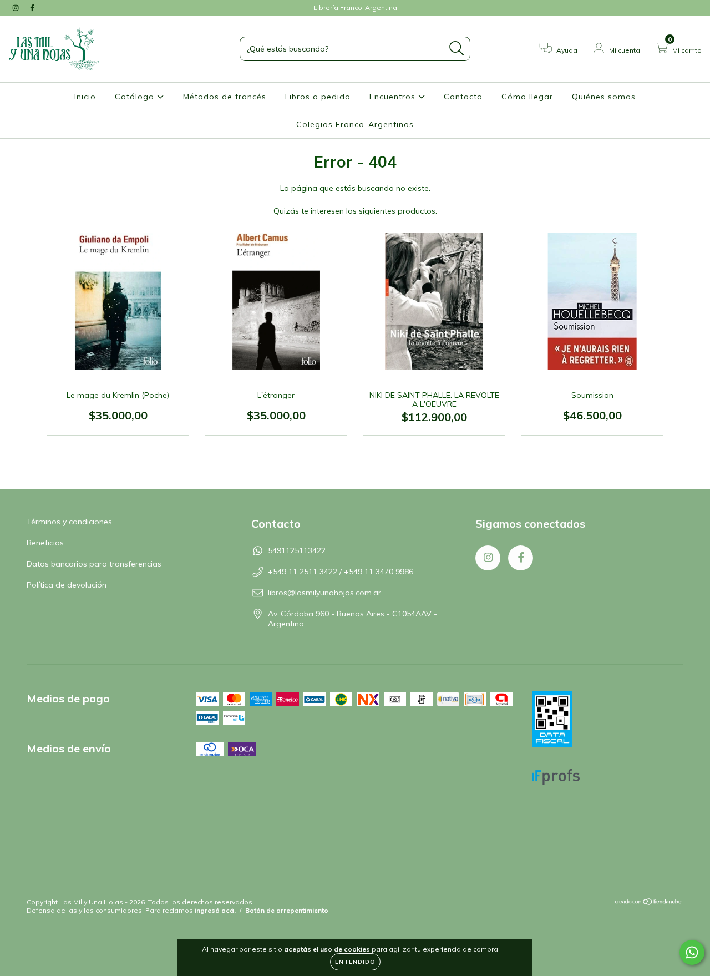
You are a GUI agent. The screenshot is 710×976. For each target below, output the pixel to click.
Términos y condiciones (69, 522)
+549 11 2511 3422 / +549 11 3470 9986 (340, 572)
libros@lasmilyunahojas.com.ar (324, 593)
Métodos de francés (224, 97)
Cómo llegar (527, 97)
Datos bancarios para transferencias (94, 564)
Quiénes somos (604, 97)
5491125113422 (297, 550)
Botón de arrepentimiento (286, 910)
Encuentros (393, 97)
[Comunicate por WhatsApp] (691, 952)
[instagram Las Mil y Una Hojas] (16, 8)
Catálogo (136, 97)
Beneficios (45, 543)
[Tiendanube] (648, 903)
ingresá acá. (215, 910)
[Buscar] (457, 49)
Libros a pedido (318, 97)
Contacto (463, 97)
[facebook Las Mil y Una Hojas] (32, 8)
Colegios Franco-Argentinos (355, 124)
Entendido (355, 961)
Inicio (85, 97)
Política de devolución (66, 585)
